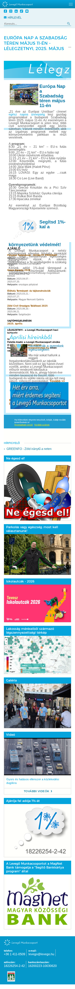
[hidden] (37, 4)
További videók (36, 791)
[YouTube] (27, 11)
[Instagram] (11, 11)
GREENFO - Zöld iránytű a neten (29, 448)
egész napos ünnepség (27, 114)
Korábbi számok (42, 425)
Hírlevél (15, 17)
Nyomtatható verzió (23, 425)
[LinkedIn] (17, 11)
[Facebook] (6, 11)
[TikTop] (22, 11)
